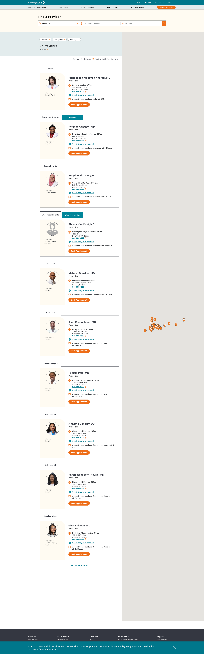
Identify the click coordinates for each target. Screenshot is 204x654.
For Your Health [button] (137, 7)
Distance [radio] (87, 59)
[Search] (164, 23)
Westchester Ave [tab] (72, 215)
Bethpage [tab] (50, 312)
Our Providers (63, 636)
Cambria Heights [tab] (50, 363)
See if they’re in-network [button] (83, 95)
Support (160, 636)
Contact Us (162, 639)
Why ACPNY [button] (64, 7)
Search (170, 2)
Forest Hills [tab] (50, 264)
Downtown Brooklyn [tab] (50, 117)
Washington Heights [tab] (50, 215)
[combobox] (58, 23)
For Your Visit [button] (112, 7)
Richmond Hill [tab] (50, 414)
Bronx (92, 639)
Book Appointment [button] (79, 104)
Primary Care (62, 639)
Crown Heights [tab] (50, 166)
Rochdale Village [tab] (50, 516)
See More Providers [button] (79, 565)
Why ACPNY (33, 639)
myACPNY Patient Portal (128, 639)
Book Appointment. (48, 649)
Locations (94, 636)
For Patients (123, 636)
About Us (32, 636)
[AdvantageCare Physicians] (36, 2)
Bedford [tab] (50, 68)
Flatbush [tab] (72, 117)
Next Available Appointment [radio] (106, 59)
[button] (77, 23)
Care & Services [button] (87, 7)
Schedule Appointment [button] (37, 7)
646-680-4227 (78, 91)
